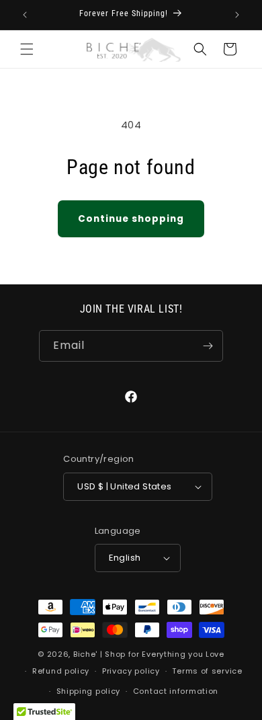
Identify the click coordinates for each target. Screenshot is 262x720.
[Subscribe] (207, 346)
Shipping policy (88, 691)
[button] (27, 49)
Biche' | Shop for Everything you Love (148, 654)
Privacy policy (131, 671)
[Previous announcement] (25, 15)
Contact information (175, 691)
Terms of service (207, 671)
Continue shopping (131, 218)
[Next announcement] (237, 15)
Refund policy (60, 671)
